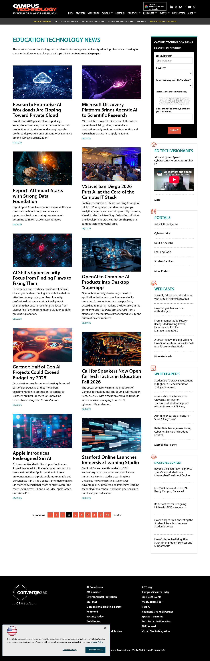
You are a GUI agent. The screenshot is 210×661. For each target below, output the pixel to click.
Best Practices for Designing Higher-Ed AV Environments (170, 505)
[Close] (105, 628)
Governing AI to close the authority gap (169, 309)
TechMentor (94, 621)
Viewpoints (93, 13)
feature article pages (87, 53)
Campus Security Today (155, 592)
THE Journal (149, 626)
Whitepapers (167, 373)
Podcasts (133, 13)
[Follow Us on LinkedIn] (171, 6)
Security (141, 21)
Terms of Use (124, 649)
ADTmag (147, 587)
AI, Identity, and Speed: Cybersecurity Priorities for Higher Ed (173, 160)
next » (117, 515)
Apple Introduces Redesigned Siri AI (32, 455)
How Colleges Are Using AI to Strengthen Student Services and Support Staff (173, 543)
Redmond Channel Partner (157, 611)
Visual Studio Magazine (156, 631)
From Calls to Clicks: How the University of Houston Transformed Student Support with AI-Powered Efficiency (171, 401)
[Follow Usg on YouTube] (189, 7)
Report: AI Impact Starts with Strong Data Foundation (38, 195)
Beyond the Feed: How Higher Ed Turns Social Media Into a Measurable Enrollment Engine (173, 472)
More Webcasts (163, 356)
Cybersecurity (162, 233)
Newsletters (178, 13)
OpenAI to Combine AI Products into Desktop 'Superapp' (105, 281)
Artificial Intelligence (166, 224)
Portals (162, 217)
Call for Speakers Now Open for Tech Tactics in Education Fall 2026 (111, 376)
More (190, 13)
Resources (148, 13)
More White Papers (165, 444)
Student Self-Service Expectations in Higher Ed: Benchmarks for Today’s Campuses (173, 384)
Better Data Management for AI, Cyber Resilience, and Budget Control (172, 431)
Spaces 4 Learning (152, 616)
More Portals (161, 271)
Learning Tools (162, 252)
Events (163, 13)
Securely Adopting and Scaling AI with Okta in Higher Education (173, 297)
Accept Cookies (95, 649)
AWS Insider (94, 592)
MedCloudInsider (152, 602)
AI (56, 21)
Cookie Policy (97, 642)
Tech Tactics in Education (156, 621)
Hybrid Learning (69, 21)
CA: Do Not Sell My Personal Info (148, 649)
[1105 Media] (31, 620)
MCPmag (92, 602)
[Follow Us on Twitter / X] (176, 7)
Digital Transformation (120, 21)
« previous (39, 515)
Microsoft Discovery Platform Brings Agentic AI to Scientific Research (109, 109)
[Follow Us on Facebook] (185, 7)
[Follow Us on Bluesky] (180, 7)
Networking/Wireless (93, 21)
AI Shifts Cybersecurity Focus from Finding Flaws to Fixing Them (42, 277)
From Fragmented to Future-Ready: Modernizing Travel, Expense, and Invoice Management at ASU (171, 325)
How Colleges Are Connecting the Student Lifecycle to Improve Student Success (173, 523)
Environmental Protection (102, 597)
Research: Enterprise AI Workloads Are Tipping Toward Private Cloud (37, 109)
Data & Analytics (163, 242)
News (70, 13)
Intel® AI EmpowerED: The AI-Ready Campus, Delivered (171, 489)
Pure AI (146, 606)
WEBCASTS (164, 288)
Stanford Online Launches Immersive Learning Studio (110, 459)
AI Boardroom (95, 587)
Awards (106, 13)
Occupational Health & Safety (104, 606)
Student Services (164, 261)
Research (120, 13)
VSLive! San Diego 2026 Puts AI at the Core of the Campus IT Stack (108, 191)
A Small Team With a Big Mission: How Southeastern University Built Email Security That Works (174, 343)
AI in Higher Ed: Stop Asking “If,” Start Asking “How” (172, 417)
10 (107, 515)
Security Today (95, 616)
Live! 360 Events (151, 597)
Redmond (92, 611)
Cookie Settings (70, 649)
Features (80, 13)
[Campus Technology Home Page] (35, 9)
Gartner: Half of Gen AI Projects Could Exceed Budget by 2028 (36, 372)
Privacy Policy (180, 91)
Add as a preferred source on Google (156, 6)
